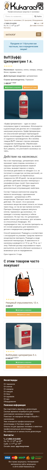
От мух (6, 399)
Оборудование (37, 20)
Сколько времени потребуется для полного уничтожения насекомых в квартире (21, 412)
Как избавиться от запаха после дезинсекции (22, 431)
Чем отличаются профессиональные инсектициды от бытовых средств (19, 422)
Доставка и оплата (36, 25)
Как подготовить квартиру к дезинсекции (20, 409)
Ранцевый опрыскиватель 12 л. (22, 302)
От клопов (8, 386)
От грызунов (26, 20)
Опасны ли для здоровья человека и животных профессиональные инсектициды (23, 427)
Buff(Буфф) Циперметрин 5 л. (21, 354)
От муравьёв (9, 396)
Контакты (7, 28)
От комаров (8, 389)
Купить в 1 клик (30, 87)
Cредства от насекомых (12, 20)
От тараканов (9, 384)
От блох (7, 394)
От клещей (8, 391)
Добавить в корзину (14, 87)
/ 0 (39, 23)
